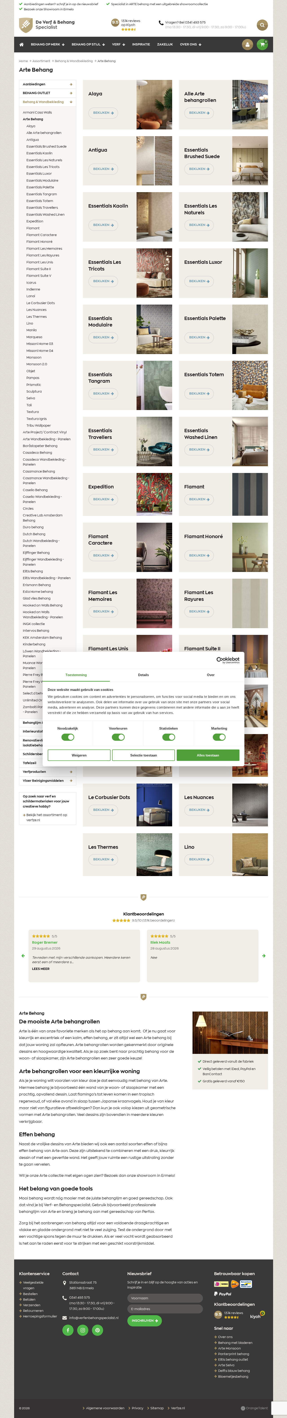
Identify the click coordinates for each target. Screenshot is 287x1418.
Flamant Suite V (38, 275)
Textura (32, 412)
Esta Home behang (38, 591)
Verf (116, 44)
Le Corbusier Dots (40, 303)
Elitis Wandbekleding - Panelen (47, 578)
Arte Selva (226, 1365)
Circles (28, 508)
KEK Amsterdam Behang (42, 637)
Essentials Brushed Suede (46, 146)
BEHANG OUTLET (36, 93)
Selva (30, 398)
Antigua (32, 140)
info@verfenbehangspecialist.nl (93, 1318)
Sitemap (157, 1408)
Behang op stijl (86, 44)
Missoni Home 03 (39, 344)
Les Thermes (36, 316)
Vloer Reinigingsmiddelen (43, 780)
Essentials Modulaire (42, 180)
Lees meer (41, 969)
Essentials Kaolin (39, 153)
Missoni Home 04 (39, 350)
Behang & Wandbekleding (49, 102)
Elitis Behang (33, 571)
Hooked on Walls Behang (42, 605)
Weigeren (79, 755)
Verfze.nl (177, 1408)
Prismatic (33, 385)
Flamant (33, 228)
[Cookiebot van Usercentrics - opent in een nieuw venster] (219, 660)
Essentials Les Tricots (42, 167)
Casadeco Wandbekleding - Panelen (44, 462)
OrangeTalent (256, 1408)
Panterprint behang (233, 1354)
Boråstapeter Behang (40, 446)
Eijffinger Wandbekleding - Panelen (43, 562)
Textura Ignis (36, 419)
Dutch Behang (34, 534)
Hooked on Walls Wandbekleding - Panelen (43, 615)
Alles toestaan (208, 755)
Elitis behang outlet (233, 1359)
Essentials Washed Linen (45, 214)
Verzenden (31, 1305)
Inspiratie (141, 44)
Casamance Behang (39, 471)
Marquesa (34, 337)
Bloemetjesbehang (233, 1376)
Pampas (32, 378)
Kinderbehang (34, 644)
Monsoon (33, 357)
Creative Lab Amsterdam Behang (43, 518)
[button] (68, 1330)
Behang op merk (45, 44)
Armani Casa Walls (37, 112)
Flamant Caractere (41, 235)
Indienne (33, 289)
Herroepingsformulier (40, 1316)
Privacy (137, 1408)
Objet (30, 371)
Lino (29, 323)
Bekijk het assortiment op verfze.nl (46, 818)
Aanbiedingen (34, 84)
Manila (31, 330)
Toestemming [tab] (76, 675)
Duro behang (33, 527)
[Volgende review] (263, 955)
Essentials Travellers (42, 207)
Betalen (29, 1299)
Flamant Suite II (38, 269)
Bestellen (30, 1294)
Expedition (34, 221)
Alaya (30, 126)
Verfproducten (34, 771)
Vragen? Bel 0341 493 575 (205, 25)
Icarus (31, 282)
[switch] (118, 737)
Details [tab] (143, 675)
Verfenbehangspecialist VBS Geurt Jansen (46, 25)
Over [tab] (211, 675)
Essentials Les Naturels (44, 160)
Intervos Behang (36, 630)
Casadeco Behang (37, 452)
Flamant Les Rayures (42, 255)
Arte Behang (40, 119)
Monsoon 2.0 (36, 364)
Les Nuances (36, 310)
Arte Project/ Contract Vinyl (45, 432)
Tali (29, 405)
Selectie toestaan (143, 755)
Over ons (188, 44)
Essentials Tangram (41, 194)
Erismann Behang (37, 585)
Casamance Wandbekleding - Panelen (46, 481)
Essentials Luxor (39, 173)
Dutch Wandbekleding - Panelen (41, 543)
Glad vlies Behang (36, 598)
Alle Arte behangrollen (43, 133)
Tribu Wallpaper (38, 425)
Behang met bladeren (235, 1343)
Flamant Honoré (39, 241)
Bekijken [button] (101, 112)
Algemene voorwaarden (104, 1408)
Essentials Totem (39, 201)
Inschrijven (143, 1320)
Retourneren (33, 1311)
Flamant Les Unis (39, 262)
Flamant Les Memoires (44, 248)
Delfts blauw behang (234, 1371)
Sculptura (34, 391)
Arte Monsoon (229, 1348)
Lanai (30, 296)
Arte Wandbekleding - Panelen (47, 439)
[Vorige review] (23, 955)
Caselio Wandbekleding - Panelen (42, 499)
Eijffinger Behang (36, 552)
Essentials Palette (40, 187)
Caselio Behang (35, 490)
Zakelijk (165, 44)
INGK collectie (34, 624)
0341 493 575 (79, 1297)
